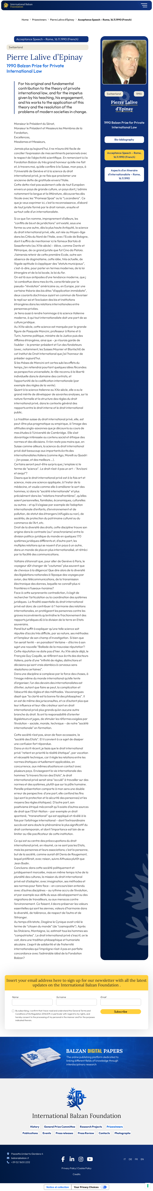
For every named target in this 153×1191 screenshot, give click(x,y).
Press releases (64, 1133)
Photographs (122, 1133)
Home (25, 19)
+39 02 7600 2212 (20, 1162)
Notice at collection (57, 1187)
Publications (30, 1133)
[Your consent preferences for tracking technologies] (148, 1186)
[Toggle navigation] (143, 5)
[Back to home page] (7, 5)
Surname (61, 997)
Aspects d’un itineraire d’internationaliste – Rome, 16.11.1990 (124, 174)
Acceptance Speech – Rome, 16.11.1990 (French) (124, 155)
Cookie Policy (84, 1168)
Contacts (104, 1133)
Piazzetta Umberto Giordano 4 (27, 1153)
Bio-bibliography (124, 139)
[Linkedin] (72, 1159)
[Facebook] (63, 1159)
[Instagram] (81, 1159)
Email (103, 997)
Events (47, 1133)
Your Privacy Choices (86, 1187)
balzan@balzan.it (20, 1157)
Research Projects (91, 1126)
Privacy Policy (69, 1168)
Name (15, 997)
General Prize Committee (59, 1126)
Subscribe (120, 1011)
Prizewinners (39, 19)
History (34, 1126)
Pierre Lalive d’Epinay (62, 19)
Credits (76, 1174)
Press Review (86, 1133)
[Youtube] (90, 1159)
